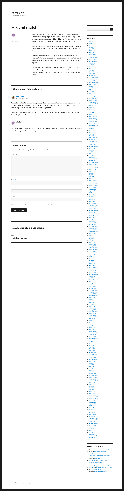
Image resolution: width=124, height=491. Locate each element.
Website (14, 196)
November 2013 (93, 313)
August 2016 (92, 255)
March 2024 (92, 93)
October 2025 (92, 59)
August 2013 (92, 318)
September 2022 (93, 125)
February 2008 (93, 436)
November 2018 (93, 207)
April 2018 (91, 219)
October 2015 (92, 272)
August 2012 (92, 340)
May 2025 (91, 68)
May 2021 (91, 153)
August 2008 (92, 425)
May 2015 (91, 281)
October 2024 (92, 81)
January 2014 (92, 310)
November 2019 (93, 185)
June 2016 (91, 258)
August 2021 (92, 148)
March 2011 (92, 370)
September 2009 (93, 402)
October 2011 (92, 358)
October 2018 (92, 208)
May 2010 (91, 388)
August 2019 (92, 191)
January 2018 (92, 224)
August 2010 (92, 382)
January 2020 (92, 182)
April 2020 (91, 176)
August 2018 (92, 212)
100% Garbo (97, 469)
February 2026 (93, 52)
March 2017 (92, 242)
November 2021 (93, 143)
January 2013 (92, 331)
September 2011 (93, 359)
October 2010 (92, 379)
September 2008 (93, 423)
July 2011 (91, 363)
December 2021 (93, 141)
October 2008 (92, 421)
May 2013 (91, 324)
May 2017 (91, 239)
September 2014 (93, 295)
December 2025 (93, 56)
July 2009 (91, 405)
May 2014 (91, 302)
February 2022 (93, 137)
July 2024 (91, 86)
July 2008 (91, 427)
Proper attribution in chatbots (102, 466)
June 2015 (91, 279)
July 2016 (91, 256)
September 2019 (93, 189)
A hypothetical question (100, 471)
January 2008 (92, 437)
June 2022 (91, 130)
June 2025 (91, 66)
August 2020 (92, 169)
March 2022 (92, 136)
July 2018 (91, 214)
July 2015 (91, 278)
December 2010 (93, 375)
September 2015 (93, 274)
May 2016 (91, 260)
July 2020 (91, 171)
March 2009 (92, 413)
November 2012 (93, 334)
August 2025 (92, 63)
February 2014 (93, 308)
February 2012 (93, 350)
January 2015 (92, 288)
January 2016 (92, 267)
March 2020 (92, 178)
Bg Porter (91, 467)
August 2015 (92, 276)
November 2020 (93, 164)
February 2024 (93, 95)
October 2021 (92, 144)
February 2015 (92, 287)
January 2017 (92, 246)
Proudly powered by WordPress (27, 483)
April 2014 (91, 304)
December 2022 (93, 120)
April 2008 (91, 432)
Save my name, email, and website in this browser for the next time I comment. (36, 205)
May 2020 (91, 175)
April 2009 (91, 411)
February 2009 (93, 414)
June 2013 (91, 322)
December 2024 (93, 77)
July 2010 (91, 384)
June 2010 (91, 386)
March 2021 (92, 157)
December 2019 (93, 184)
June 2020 (91, 173)
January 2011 (92, 374)
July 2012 (91, 342)
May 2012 (91, 345)
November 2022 (93, 121)
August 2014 (92, 297)
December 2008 (93, 418)
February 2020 (93, 180)
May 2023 (91, 111)
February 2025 (93, 73)
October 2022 (92, 123)
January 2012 (92, 352)
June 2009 (91, 407)
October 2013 (92, 315)
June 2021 (91, 152)
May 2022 (91, 132)
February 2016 (92, 265)
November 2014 (93, 292)
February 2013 (93, 329)
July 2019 (91, 192)
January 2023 (92, 118)
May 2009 (91, 409)
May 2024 (91, 89)
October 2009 (92, 400)
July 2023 (91, 107)
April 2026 (91, 49)
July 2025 (91, 65)
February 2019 (92, 201)
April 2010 (91, 389)
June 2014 (91, 301)
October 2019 (92, 187)
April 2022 (91, 134)
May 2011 (91, 366)
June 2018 (91, 216)
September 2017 (93, 231)
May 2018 (91, 217)
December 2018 (93, 205)
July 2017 (91, 235)
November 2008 (93, 420)
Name (13, 179)
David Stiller (92, 460)
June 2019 (91, 194)
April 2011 (91, 368)
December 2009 (93, 397)
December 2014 (93, 290)
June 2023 (91, 109)
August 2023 (92, 105)
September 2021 (93, 146)
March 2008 (92, 434)
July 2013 (91, 320)
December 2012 (93, 333)
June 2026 (91, 45)
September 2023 (93, 104)
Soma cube (97, 458)
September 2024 (93, 82)
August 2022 (92, 127)
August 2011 (92, 361)
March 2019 (92, 200)
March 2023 (92, 114)
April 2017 (91, 240)
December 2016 (93, 247)
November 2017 (93, 228)
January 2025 (92, 75)
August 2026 (92, 42)
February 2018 (93, 223)
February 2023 (93, 116)
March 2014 (92, 306)
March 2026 (92, 50)
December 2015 (93, 269)
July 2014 (91, 299)
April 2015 (91, 283)
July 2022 (91, 129)
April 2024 (91, 91)
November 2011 (93, 356)
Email (13, 188)
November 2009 (93, 398)
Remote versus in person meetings (101, 450)
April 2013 (91, 326)
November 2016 (93, 249)
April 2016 (91, 262)
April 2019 (91, 198)
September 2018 (93, 210)
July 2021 (91, 150)
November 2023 (93, 100)
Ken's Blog (17, 12)
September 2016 (93, 253)
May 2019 (91, 196)
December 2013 (93, 311)
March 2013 (92, 327)
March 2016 (92, 263)
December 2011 (93, 354)
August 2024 (92, 84)
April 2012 (91, 347)
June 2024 (91, 88)
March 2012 (92, 349)
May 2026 (91, 47)
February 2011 (92, 372)
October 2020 (92, 166)
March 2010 (92, 391)
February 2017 (92, 244)
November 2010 (93, 377)
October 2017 (92, 230)
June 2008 (91, 429)
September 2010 (93, 381)
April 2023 (91, 113)
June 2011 (91, 365)
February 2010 (93, 393)
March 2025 (92, 72)
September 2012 (93, 338)
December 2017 (93, 226)
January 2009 (92, 416)
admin (13, 39)
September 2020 (93, 168)
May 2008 (91, 430)
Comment (15, 154)
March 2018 (92, 221)
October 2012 (92, 336)
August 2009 (92, 404)
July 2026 (91, 43)
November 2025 (93, 58)
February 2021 (93, 159)
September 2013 (93, 317)
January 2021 (92, 160)
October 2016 (92, 251)
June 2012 (91, 343)
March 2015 (92, 285)
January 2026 (92, 54)
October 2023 (92, 102)
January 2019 (92, 203)
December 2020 (93, 162)
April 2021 (91, 155)
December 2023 (93, 98)
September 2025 (93, 61)
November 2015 (93, 271)
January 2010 (92, 395)
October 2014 (92, 294)
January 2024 (92, 97)
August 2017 (92, 233)
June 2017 (91, 237)
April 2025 (91, 70)
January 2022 (92, 139)
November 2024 (93, 79)
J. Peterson (20, 96)
